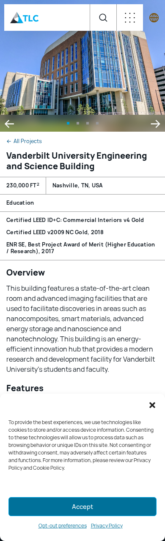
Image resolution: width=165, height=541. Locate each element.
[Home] (24, 17)
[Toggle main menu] (129, 17)
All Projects (24, 141)
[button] (152, 405)
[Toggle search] (103, 17)
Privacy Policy (107, 525)
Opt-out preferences (62, 525)
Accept (82, 507)
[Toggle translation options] (154, 17)
